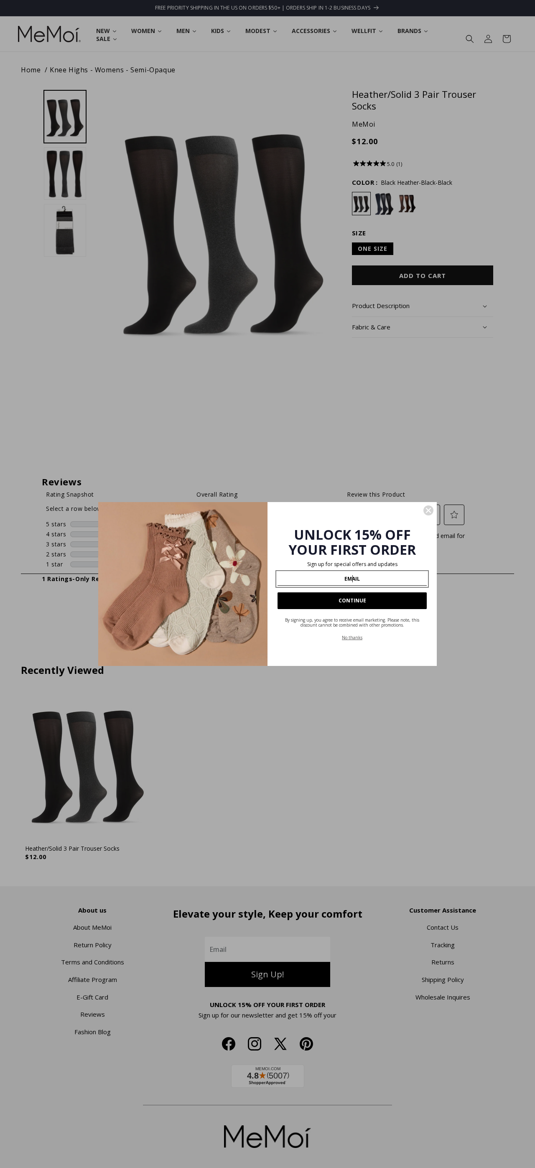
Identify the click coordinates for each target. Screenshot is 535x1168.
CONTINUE (352, 600)
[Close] (428, 510)
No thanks (352, 637)
